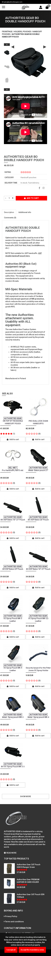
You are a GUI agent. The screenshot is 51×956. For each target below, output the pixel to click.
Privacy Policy (11, 916)
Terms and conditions (14, 922)
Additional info (24, 212)
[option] (7, 51)
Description (9, 212)
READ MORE (11, 853)
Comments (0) (10, 218)
